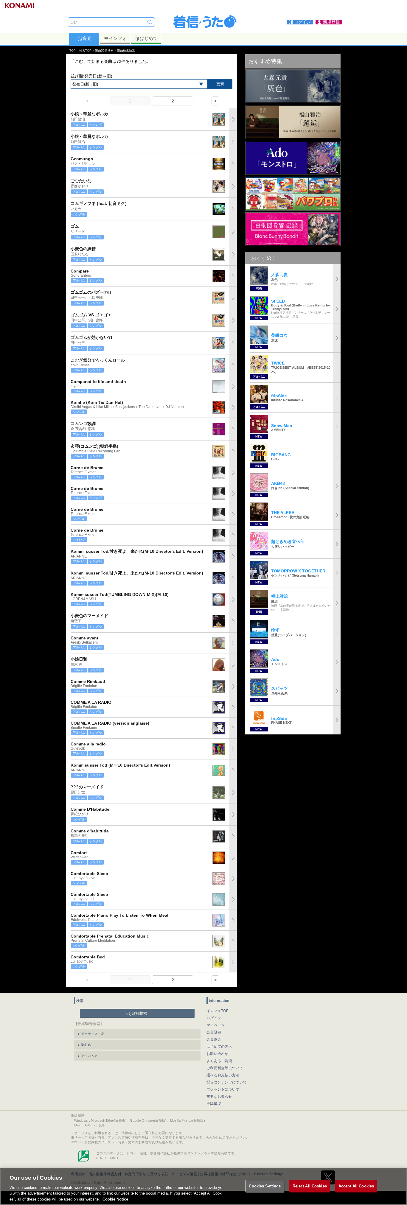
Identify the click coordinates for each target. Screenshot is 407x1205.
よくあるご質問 (219, 1061)
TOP (72, 50)
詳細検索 (139, 1013)
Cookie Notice (115, 1199)
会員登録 (213, 1032)
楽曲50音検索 (104, 50)
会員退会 (213, 1039)
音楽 (86, 38)
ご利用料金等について (224, 1068)
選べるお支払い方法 (223, 1075)
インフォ (118, 38)
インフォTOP (217, 1011)
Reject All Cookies (310, 1186)
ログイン (213, 1018)
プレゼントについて (223, 1089)
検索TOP (85, 50)
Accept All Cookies (356, 1186)
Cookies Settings (265, 1186)
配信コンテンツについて (226, 1082)
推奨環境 (213, 1104)
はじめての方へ (219, 1046)
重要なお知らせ (219, 1097)
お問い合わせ (217, 1054)
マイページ (215, 1025)
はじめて (149, 38)
